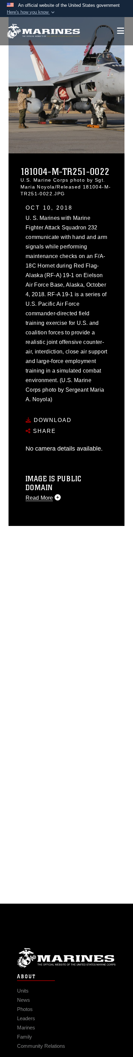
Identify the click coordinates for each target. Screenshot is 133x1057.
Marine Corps (66, 958)
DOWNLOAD (52, 420)
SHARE (43, 431)
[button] (31, 12)
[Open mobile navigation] (120, 31)
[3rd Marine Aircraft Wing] (43, 31)
